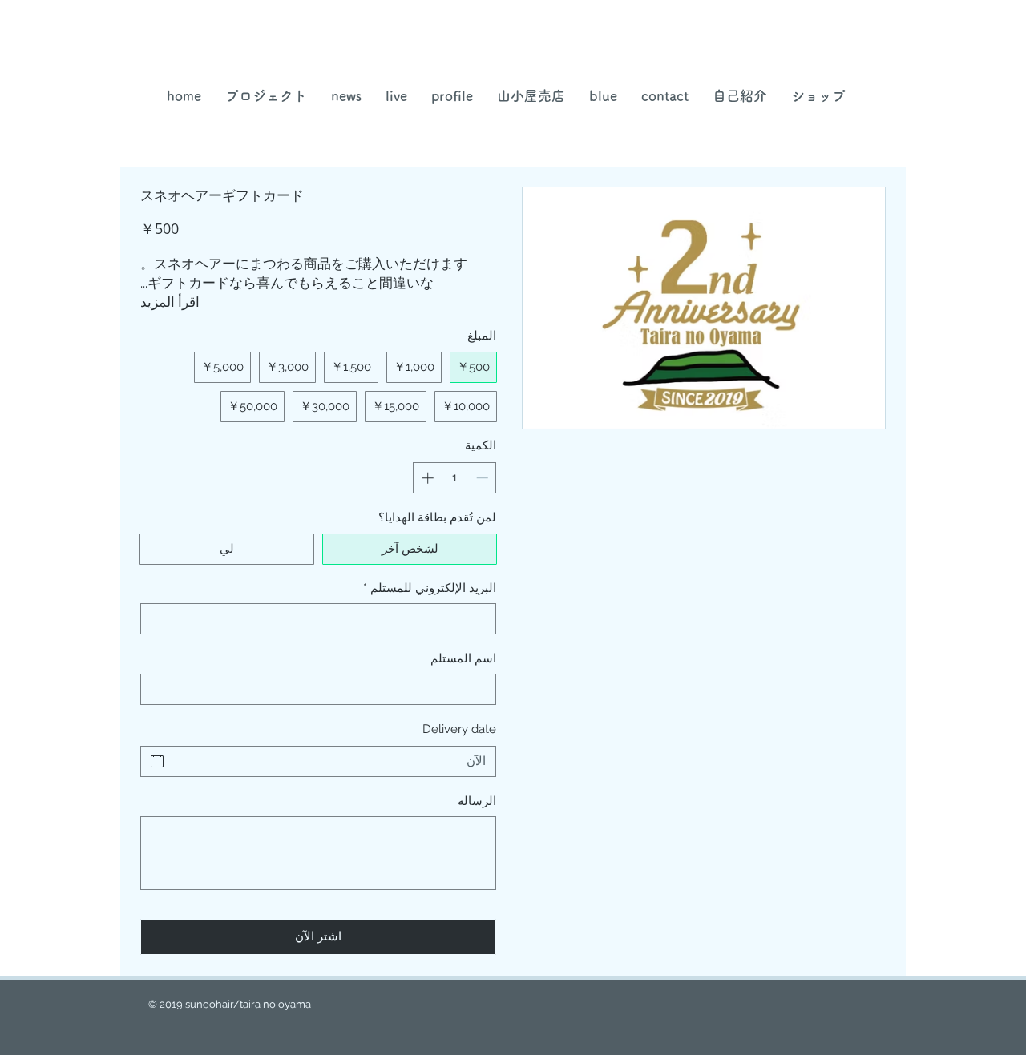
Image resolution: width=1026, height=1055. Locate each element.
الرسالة (477, 801)
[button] (531, 95)
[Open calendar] (157, 761)
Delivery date (459, 729)
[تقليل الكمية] (484, 478)
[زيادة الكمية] (426, 478)
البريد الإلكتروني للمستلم (429, 588)
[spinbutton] (455, 478)
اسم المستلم (463, 658)
